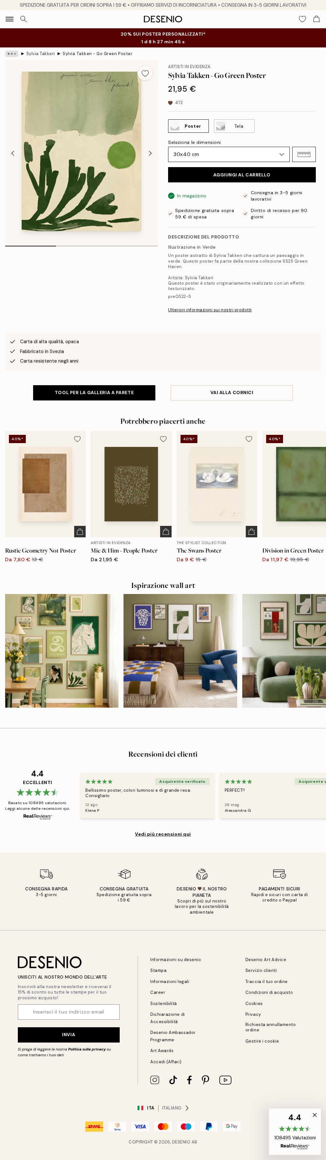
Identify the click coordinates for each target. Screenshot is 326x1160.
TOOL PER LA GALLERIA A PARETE (94, 392)
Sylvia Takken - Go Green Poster (97, 53)
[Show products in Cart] (316, 19)
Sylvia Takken (40, 53)
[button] (304, 154)
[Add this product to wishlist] (145, 73)
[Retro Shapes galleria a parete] (180, 650)
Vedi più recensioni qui (163, 834)
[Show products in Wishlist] (302, 19)
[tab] (30, 243)
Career (157, 992)
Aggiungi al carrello (241, 175)
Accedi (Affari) (165, 1062)
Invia (68, 1034)
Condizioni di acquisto (269, 992)
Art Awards (162, 1050)
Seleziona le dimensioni (194, 142)
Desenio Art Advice (265, 959)
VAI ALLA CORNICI (231, 392)
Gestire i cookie (262, 1041)
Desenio (181, 1142)
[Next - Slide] (150, 153)
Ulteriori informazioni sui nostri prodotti (210, 310)
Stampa (158, 970)
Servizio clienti (261, 970)
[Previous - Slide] (13, 153)
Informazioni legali (169, 981)
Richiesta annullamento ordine (270, 1027)
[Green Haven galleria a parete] (61, 650)
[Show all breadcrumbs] (11, 54)
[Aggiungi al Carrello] (80, 531)
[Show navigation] (10, 19)
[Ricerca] (24, 19)
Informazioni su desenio (175, 959)
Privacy (253, 1014)
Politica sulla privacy (87, 1049)
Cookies (254, 1003)
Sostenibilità (163, 1003)
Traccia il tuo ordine (266, 981)
